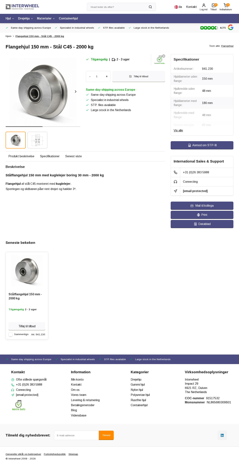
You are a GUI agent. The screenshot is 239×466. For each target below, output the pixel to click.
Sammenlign (21, 334)
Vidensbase (78, 415)
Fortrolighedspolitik (55, 454)
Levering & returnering (85, 400)
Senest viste (73, 156)
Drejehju (24, 18)
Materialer (44, 18)
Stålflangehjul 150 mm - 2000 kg (25, 296)
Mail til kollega (204, 205)
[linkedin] (222, 435)
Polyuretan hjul (140, 394)
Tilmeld (106, 435)
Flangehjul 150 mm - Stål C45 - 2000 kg (39, 36)
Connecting (190, 181)
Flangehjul (227, 46)
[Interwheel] (22, 7)
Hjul (8, 18)
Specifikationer (50, 156)
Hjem (8, 36)
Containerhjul (68, 18)
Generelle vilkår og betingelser (23, 454)
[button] (75, 91)
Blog (74, 410)
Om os (75, 389)
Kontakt (191, 6)
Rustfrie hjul (138, 400)
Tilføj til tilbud (26, 326)
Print (204, 214)
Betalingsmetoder (82, 405)
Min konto (77, 379)
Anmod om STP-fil (204, 145)
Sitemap (73, 454)
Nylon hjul (137, 389)
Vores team (78, 394)
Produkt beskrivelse (21, 156)
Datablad (204, 224)
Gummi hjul (138, 384)
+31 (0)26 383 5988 (196, 172)
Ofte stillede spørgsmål (31, 379)
